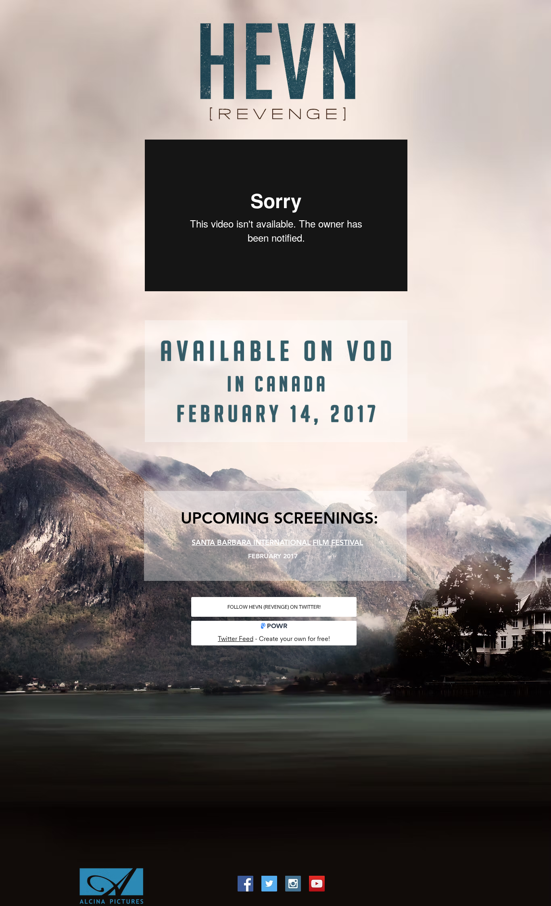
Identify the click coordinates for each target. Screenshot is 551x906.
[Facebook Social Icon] (245, 883)
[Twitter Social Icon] (269, 883)
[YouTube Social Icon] (317, 883)
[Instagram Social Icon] (293, 883)
